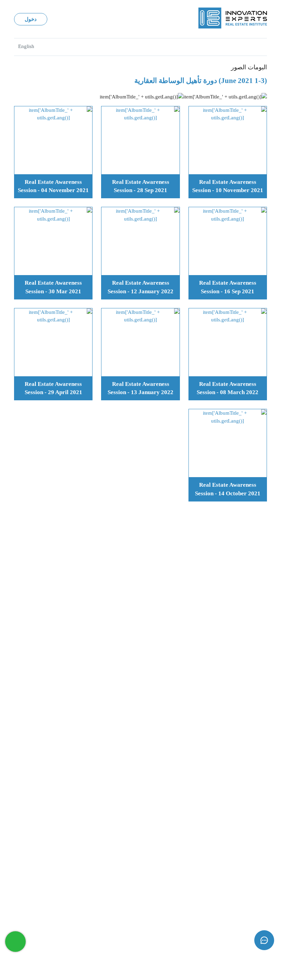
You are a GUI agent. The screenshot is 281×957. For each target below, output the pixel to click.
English (26, 46)
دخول (31, 19)
